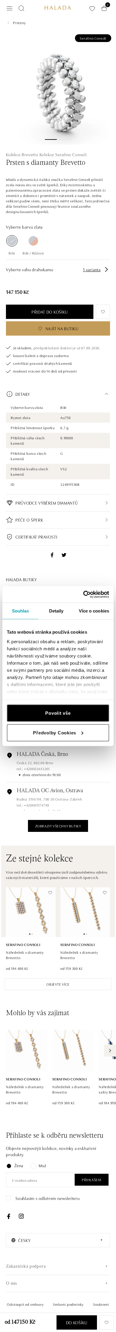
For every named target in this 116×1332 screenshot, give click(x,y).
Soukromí (101, 1304)
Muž (42, 1165)
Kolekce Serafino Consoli (63, 154)
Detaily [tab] (56, 610)
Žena (18, 1165)
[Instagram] (21, 1216)
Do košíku (76, 1322)
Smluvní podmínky (68, 1304)
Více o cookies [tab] (94, 610)
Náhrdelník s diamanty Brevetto (25, 955)
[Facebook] (8, 1216)
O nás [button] (11, 1283)
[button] (58, 394)
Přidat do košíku (50, 312)
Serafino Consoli (93, 38)
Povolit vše (57, 713)
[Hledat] (21, 8)
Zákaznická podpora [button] (26, 1266)
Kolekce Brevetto (22, 154)
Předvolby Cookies (54, 732)
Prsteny (19, 22)
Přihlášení (91, 1179)
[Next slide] (110, 1051)
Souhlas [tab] (20, 610)
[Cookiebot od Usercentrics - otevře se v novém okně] (83, 594)
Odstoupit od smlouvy (25, 1304)
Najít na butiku (62, 328)
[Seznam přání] (92, 8)
